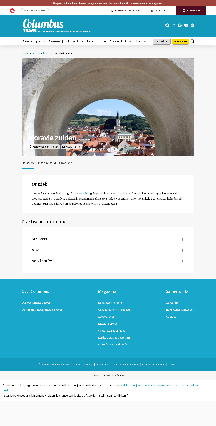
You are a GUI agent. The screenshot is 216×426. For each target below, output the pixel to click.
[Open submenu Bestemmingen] (43, 41)
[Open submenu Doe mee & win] (130, 41)
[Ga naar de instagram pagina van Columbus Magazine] (173, 25)
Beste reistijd (46, 163)
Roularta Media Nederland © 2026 (108, 375)
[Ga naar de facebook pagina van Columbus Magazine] (167, 25)
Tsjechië (48, 53)
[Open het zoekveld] (192, 41)
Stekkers (39, 239)
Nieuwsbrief (162, 41)
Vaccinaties (42, 260)
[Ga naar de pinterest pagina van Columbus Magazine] (180, 25)
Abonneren (180, 41)
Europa (36, 53)
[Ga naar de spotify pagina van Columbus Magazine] (192, 25)
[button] (191, 10)
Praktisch (65, 163)
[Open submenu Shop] (144, 41)
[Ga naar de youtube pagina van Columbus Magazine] (186, 25)
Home (25, 53)
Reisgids (28, 163)
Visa (36, 250)
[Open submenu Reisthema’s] (104, 41)
